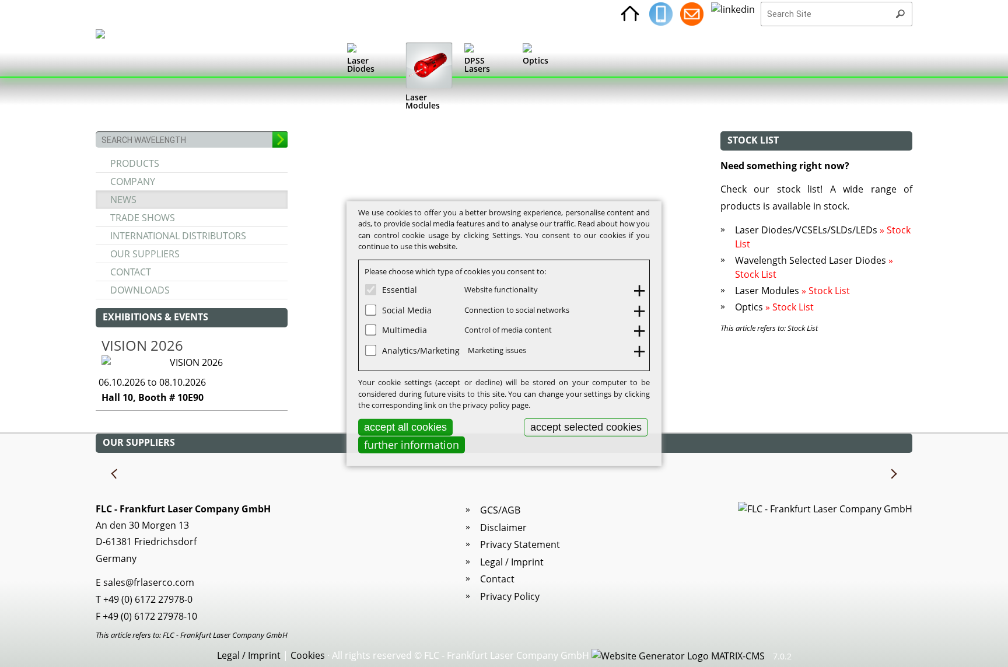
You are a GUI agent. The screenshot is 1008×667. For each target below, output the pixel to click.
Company (132, 181)
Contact (130, 272)
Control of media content (508, 329)
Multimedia (404, 330)
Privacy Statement (520, 544)
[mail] (692, 14)
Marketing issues (497, 349)
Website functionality (501, 289)
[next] (893, 474)
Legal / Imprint (512, 562)
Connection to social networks (516, 309)
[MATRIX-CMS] (678, 656)
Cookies (307, 655)
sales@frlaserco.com (148, 582)
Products (134, 163)
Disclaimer (503, 527)
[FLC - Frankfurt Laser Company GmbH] (111, 78)
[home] (630, 14)
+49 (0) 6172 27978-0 (147, 599)
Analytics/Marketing (421, 349)
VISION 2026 (142, 345)
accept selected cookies (586, 426)
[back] (115, 474)
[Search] (900, 14)
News (123, 199)
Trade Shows (142, 217)
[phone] (661, 14)
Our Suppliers (145, 253)
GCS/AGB (500, 510)
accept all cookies (405, 426)
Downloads (140, 290)
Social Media (407, 309)
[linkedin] (733, 14)
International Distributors (178, 235)
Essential (399, 289)
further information (411, 445)
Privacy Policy (510, 596)
